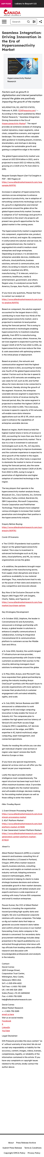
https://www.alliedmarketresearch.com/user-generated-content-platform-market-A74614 (22, 836)
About (11, 1143)
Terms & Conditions (32, 1148)
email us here (8, 1014)
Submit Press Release (12, 1148)
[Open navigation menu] (4, 21)
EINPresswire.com (27, 110)
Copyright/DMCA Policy (14, 1153)
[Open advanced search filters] (34, 21)
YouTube (6, 1031)
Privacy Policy (34, 1153)
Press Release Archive (26, 1143)
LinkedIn (6, 1027)
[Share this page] (40, 21)
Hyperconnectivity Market (14, 123)
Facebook (6, 1021)
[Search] (28, 21)
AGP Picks (6, 4)
